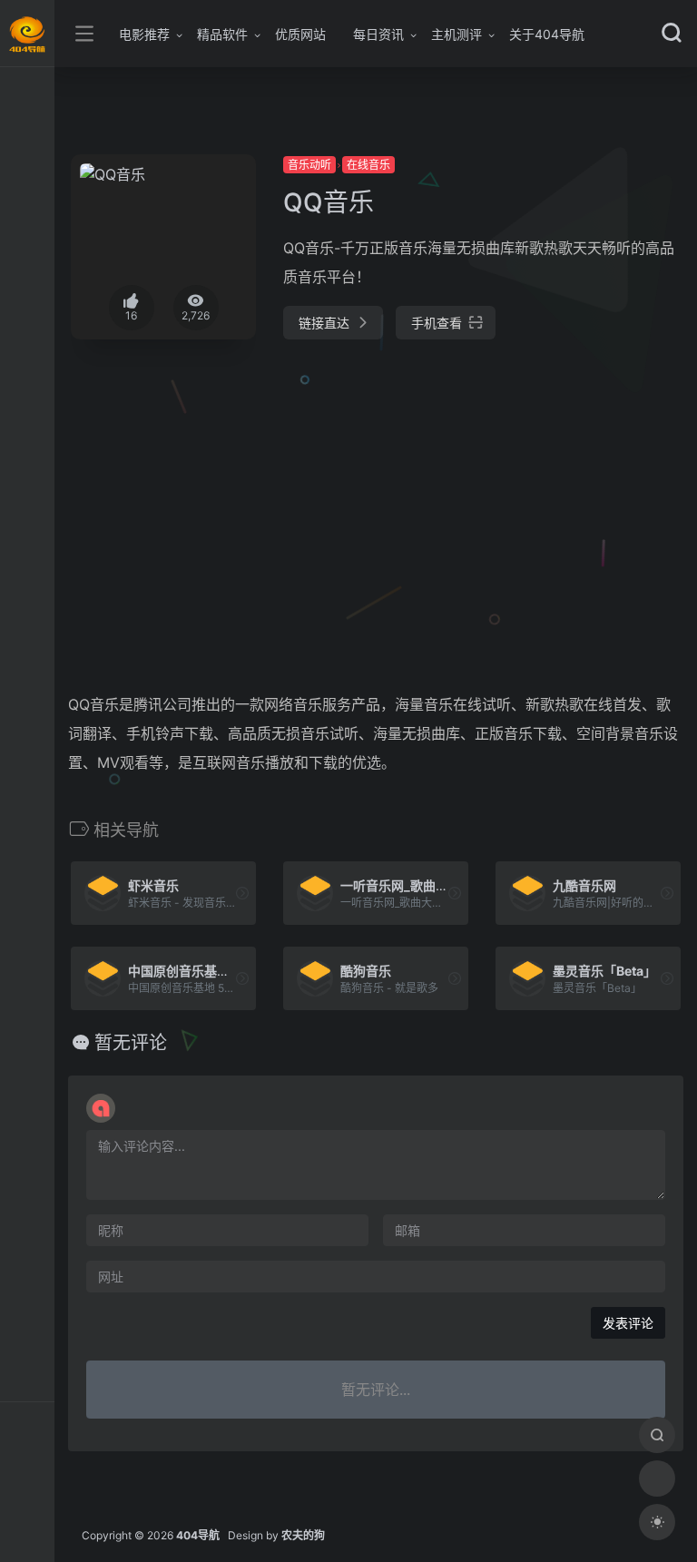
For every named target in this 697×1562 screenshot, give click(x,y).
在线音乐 (368, 165)
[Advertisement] (303, 497)
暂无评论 (130, 1043)
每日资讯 (378, 34)
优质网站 (300, 34)
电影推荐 (144, 34)
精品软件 (222, 34)
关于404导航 (546, 34)
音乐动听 (309, 165)
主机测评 (456, 34)
